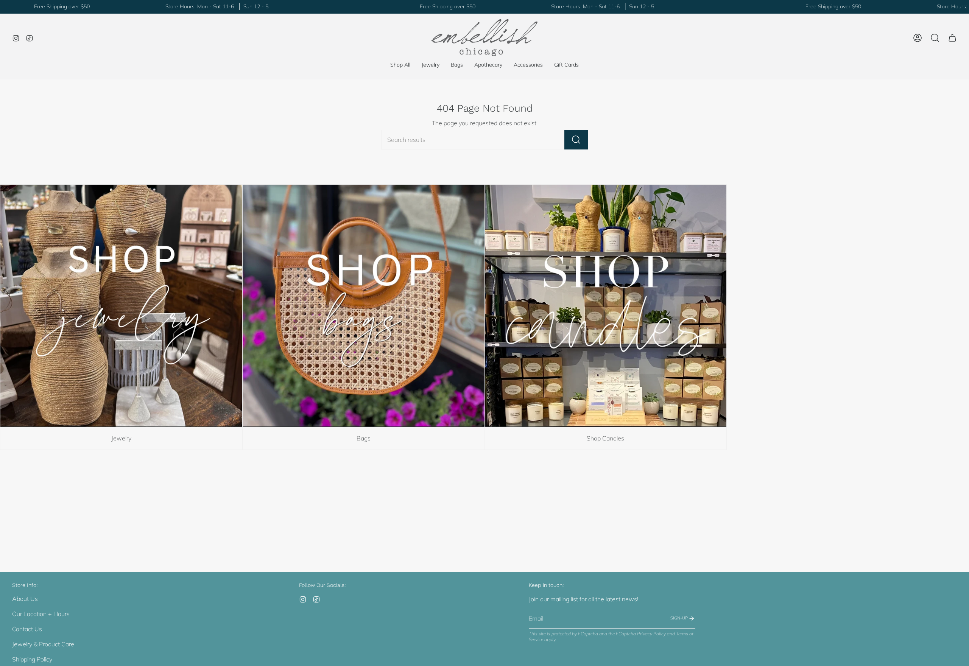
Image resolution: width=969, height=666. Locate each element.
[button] (430, 65)
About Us (25, 598)
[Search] (576, 139)
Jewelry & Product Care (43, 644)
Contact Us (27, 629)
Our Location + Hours (41, 614)
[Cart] (952, 37)
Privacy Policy (651, 633)
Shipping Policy (32, 659)
